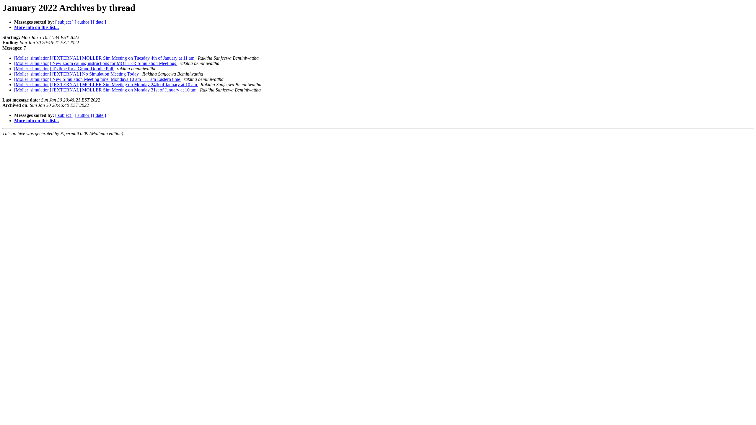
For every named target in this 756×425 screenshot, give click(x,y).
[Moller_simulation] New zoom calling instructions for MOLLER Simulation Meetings (95, 63)
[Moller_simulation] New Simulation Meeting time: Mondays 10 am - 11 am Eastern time (97, 79)
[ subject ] (64, 21)
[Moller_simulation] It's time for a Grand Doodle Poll (64, 68)
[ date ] (99, 21)
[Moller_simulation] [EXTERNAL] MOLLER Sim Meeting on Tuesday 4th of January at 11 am (104, 58)
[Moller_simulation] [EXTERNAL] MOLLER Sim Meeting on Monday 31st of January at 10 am (106, 89)
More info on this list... (36, 27)
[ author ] (83, 21)
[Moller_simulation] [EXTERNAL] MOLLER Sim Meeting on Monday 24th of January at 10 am (106, 84)
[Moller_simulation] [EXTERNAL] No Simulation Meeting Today (77, 73)
